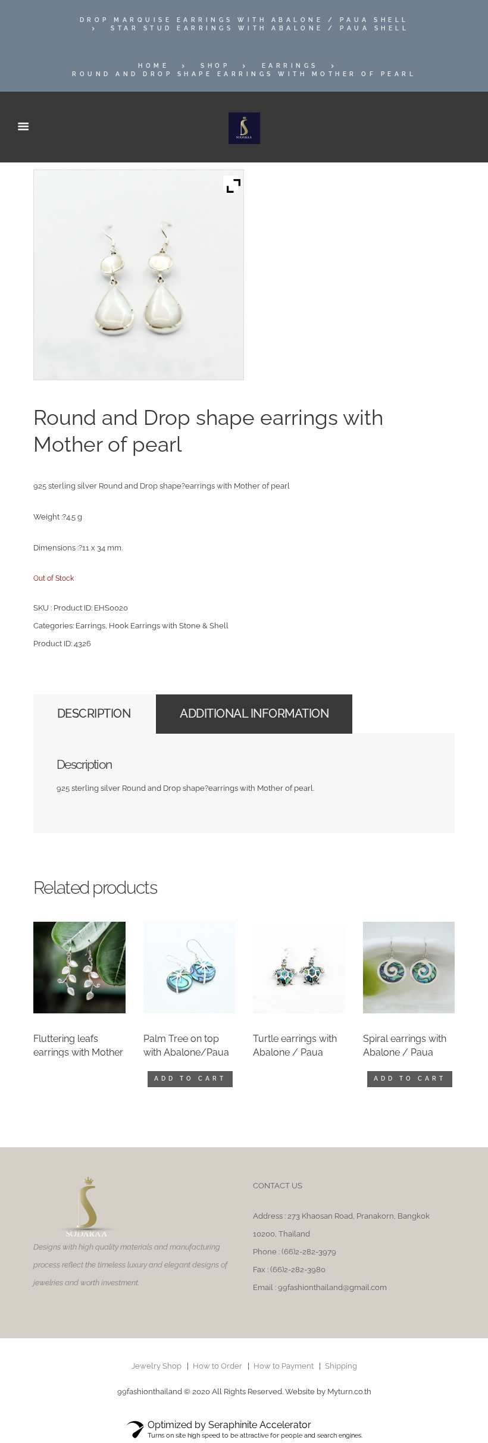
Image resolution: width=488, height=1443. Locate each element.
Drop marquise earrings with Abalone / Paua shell (244, 20)
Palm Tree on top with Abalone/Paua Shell (186, 1052)
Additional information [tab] (254, 713)
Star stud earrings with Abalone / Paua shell (260, 28)
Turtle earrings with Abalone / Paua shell (295, 1052)
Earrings (290, 65)
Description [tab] (94, 713)
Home (153, 65)
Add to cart (190, 1078)
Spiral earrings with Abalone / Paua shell (404, 1052)
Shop (215, 65)
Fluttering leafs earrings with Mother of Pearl (78, 1052)
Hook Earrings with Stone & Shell (169, 625)
